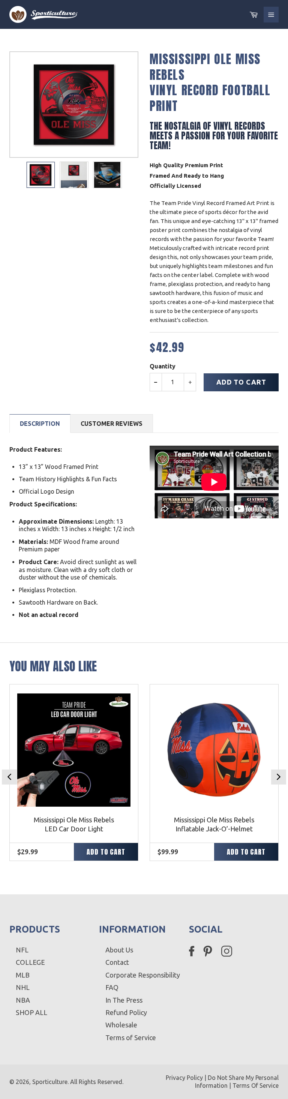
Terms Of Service (255, 1085)
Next (278, 777)
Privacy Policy (184, 1077)
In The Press (123, 1000)
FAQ (111, 987)
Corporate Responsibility (142, 975)
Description (40, 423)
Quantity (163, 366)
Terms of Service (130, 1037)
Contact (117, 962)
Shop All (31, 1012)
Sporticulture (50, 1081)
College (30, 962)
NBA (23, 1000)
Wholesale (121, 1025)
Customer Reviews (111, 423)
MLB (23, 975)
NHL (23, 987)
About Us (119, 950)
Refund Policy (126, 1012)
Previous (9, 777)
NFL (22, 950)
